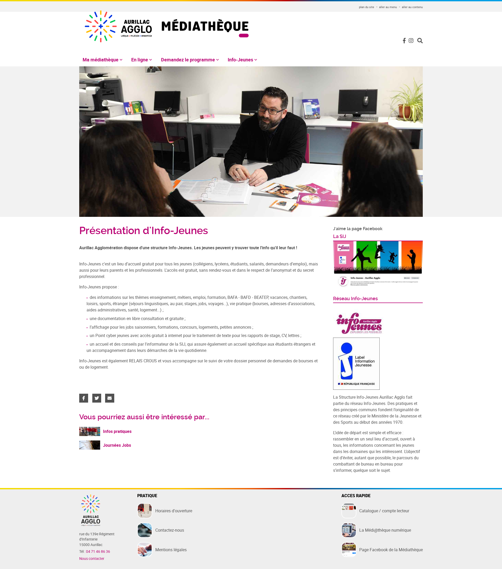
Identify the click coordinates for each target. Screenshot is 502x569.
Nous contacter (91, 558)
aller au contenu (412, 7)
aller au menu (388, 7)
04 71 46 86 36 (98, 551)
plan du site (366, 7)
